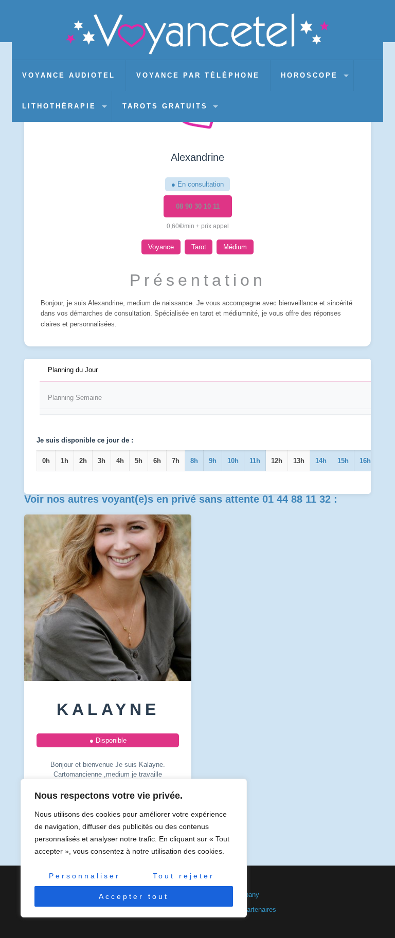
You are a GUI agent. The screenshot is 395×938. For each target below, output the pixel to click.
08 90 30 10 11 (198, 206)
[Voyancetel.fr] (198, 34)
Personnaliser (84, 876)
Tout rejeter (183, 876)
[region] (134, 848)
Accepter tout (134, 896)
